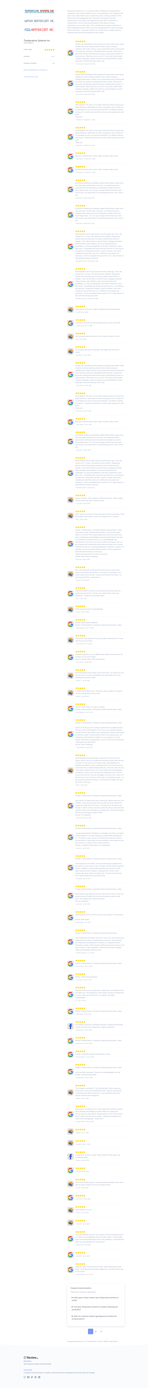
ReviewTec (27, 1361)
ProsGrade (28, 1370)
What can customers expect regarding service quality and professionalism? (94, 1317)
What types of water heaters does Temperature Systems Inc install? (95, 1299)
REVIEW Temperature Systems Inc (35, 70)
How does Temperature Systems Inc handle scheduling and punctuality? (95, 1308)
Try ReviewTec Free (31, 77)
